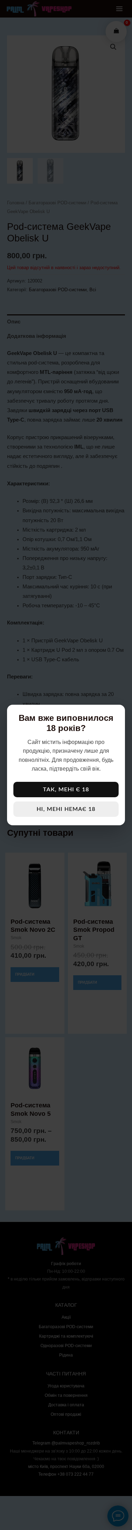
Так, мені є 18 (66, 789)
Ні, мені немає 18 (66, 809)
